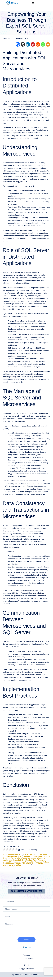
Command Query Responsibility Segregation (25, 855)
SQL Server (16, 865)
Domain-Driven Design (22, 860)
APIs (20, 855)
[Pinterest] (33, 44)
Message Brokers (41, 862)
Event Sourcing (39, 860)
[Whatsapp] (43, 44)
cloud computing (30, 855)
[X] (23, 44)
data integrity (36, 856)
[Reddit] (38, 44)
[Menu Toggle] (33, 3)
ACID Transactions (10, 855)
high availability (27, 862)
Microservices (8, 864)
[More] (48, 44)
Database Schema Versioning (24, 858)
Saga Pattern (37, 864)
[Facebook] (18, 44)
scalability (7, 865)
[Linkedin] (28, 44)
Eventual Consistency (11, 862)
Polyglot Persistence (23, 864)
